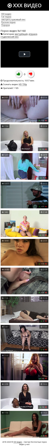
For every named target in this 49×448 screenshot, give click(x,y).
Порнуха (5, 25)
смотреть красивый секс (13, 19)
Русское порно (8, 22)
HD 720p (23, 84)
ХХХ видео (6, 14)
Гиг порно (6, 16)
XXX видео (27, 5)
